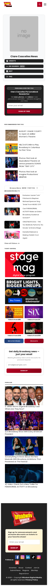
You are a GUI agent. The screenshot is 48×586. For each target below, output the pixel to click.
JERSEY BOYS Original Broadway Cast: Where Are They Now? (22, 407)
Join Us (36, 568)
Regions (26, 570)
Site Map (34, 570)
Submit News (15, 570)
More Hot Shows (14, 341)
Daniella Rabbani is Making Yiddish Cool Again (31, 235)
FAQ (10, 76)
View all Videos (10, 243)
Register (26, 4)
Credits (12, 61)
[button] (39, 4)
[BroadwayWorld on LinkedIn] (28, 557)
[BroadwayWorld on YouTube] (17, 562)
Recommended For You (14, 124)
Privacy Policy (31, 580)
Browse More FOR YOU (22, 188)
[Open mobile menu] (45, 4)
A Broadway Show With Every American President (23, 432)
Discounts (34, 341)
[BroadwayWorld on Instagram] (22, 557)
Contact (28, 568)
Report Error (24, 574)
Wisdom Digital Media (32, 577)
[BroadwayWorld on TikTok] (33, 557)
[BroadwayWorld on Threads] (39, 557)
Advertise (12, 568)
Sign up (24, 370)
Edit (11, 71)
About (20, 568)
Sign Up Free (24, 111)
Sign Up (14, 548)
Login (33, 4)
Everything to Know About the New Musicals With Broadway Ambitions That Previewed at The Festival (23, 459)
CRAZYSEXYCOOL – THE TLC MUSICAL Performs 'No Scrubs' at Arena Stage (33, 225)
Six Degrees (16, 66)
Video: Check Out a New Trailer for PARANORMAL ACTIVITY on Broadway (21, 485)
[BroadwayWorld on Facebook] (17, 557)
